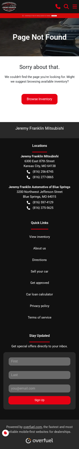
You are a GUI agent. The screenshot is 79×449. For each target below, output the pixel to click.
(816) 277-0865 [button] (43, 177)
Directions (39, 260)
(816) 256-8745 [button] (43, 172)
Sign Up (39, 400)
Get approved (39, 283)
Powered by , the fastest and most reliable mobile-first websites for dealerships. (39, 429)
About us (39, 248)
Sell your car (39, 271)
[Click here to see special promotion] (39, 15)
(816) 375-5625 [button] (43, 208)
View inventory (39, 237)
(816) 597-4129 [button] (43, 202)
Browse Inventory (39, 99)
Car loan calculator (39, 294)
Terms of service (39, 317)
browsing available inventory (47, 81)
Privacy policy (39, 306)
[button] (58, 6)
